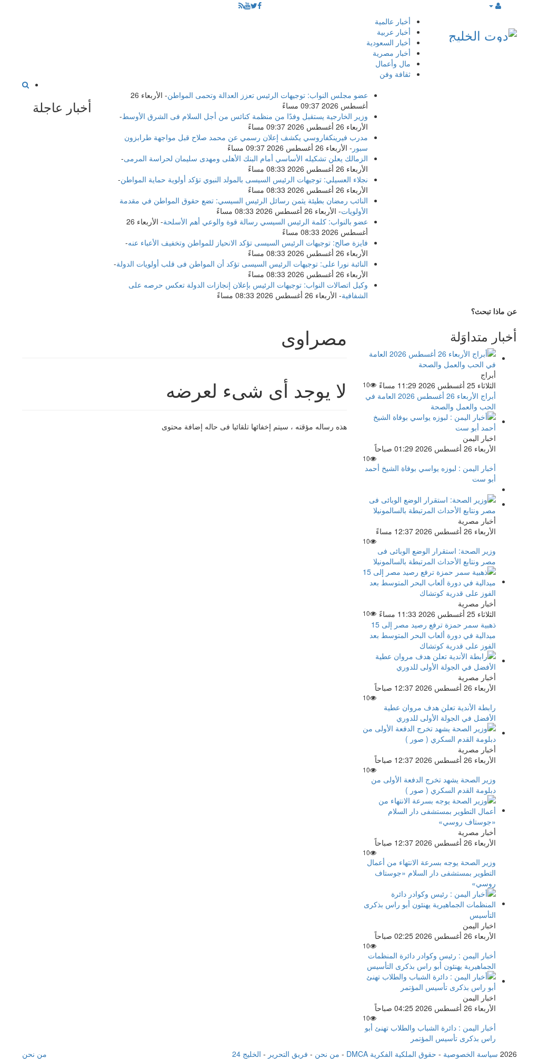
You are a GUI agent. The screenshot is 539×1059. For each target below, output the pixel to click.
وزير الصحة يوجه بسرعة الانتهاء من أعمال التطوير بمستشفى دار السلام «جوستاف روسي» (431, 872)
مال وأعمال (393, 63)
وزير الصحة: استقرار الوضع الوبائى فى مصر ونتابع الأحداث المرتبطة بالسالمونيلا (434, 555)
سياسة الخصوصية (470, 1053)
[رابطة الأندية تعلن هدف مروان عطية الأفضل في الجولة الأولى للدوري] (429, 660)
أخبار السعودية (388, 42)
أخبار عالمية (393, 21)
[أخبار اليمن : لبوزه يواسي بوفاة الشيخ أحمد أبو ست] (429, 421)
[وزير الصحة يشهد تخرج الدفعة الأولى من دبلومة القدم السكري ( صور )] (429, 732)
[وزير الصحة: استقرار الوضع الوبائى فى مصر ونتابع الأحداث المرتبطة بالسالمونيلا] (429, 503)
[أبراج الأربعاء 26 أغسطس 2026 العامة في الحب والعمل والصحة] (429, 357)
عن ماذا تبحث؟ (494, 311)
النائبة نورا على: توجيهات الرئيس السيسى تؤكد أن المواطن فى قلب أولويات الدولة (242, 263)
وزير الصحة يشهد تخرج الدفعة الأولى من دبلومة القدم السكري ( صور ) (433, 784)
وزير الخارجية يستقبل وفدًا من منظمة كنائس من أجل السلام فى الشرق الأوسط (245, 116)
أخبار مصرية (392, 52)
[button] (494, 5)
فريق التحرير (288, 1053)
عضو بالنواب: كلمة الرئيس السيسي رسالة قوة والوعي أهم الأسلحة (265, 221)
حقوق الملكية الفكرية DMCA (391, 1053)
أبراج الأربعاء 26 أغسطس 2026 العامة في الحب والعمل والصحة (430, 400)
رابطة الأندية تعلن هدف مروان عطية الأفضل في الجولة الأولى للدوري (440, 712)
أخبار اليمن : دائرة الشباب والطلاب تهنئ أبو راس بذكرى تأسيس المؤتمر (430, 1032)
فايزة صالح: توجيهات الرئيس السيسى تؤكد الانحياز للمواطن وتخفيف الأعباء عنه (248, 242)
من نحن (327, 1053)
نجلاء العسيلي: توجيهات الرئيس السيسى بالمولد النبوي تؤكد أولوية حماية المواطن (244, 179)
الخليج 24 (246, 1053)
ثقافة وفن (395, 73)
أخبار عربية (394, 31)
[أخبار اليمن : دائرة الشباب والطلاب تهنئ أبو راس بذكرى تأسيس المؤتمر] (429, 980)
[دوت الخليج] (482, 33)
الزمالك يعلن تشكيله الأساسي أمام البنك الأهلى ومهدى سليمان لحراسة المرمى (246, 158)
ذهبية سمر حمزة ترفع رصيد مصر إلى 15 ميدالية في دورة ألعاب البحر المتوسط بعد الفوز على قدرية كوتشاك (433, 635)
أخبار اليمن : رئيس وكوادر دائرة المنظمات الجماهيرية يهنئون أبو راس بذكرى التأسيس (431, 960)
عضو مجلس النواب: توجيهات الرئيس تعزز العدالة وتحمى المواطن (267, 95)
